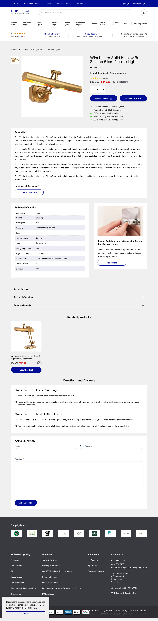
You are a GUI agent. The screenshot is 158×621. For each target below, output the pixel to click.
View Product (26, 370)
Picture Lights (54, 49)
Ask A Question (29, 192)
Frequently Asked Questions (23, 588)
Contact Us (81, 3)
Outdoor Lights (27, 24)
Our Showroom (17, 582)
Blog (13, 571)
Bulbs (126, 24)
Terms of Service (137, 614)
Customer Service (32, 3)
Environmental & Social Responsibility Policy (61, 588)
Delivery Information (51, 565)
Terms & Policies (49, 560)
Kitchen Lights (66, 24)
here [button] (35, 608)
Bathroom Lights (80, 24)
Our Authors (16, 565)
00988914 (132, 588)
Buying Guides (63, 3)
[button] (118, 78)
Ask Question (25, 503)
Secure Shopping (49, 577)
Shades (94, 24)
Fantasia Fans (115, 24)
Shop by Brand (140, 24)
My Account (93, 560)
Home (14, 49)
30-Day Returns (90, 34)
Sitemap (143, 610)
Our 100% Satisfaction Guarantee (57, 571)
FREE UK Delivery (52, 34)
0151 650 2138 (138, 36)
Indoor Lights (14, 24)
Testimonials (16, 577)
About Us (15, 560)
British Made (102, 24)
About (15, 3)
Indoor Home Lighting (32, 49)
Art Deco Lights (41, 24)
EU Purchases (48, 594)
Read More (112, 262)
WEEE (48, 3)
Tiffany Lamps (54, 24)
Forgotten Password (96, 571)
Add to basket (101, 98)
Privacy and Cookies (51, 582)
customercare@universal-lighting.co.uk (129, 567)
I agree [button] (26, 613)
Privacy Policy (123, 614)
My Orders (92, 565)
